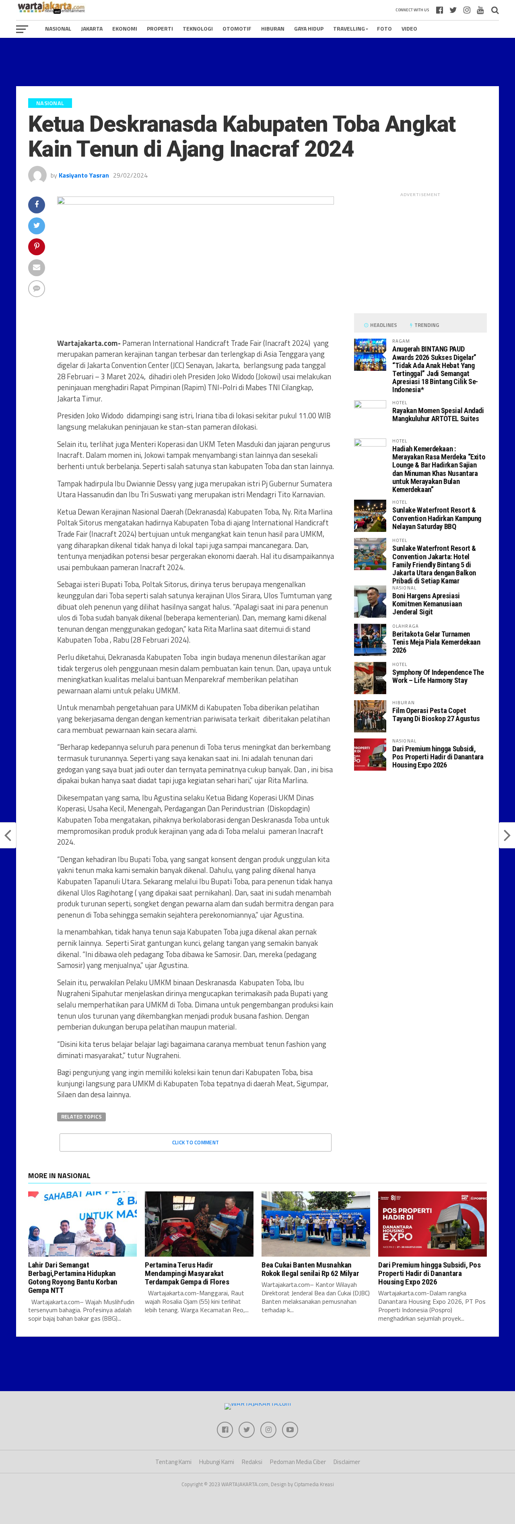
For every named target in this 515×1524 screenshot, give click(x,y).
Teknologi (198, 28)
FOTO (384, 28)
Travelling (349, 28)
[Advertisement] (257, 62)
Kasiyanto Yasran (84, 175)
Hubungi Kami (216, 1461)
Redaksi (252, 1461)
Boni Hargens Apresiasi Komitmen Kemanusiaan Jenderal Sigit (427, 603)
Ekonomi (124, 28)
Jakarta (92, 28)
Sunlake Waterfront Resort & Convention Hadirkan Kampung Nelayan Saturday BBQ (436, 518)
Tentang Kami (173, 1461)
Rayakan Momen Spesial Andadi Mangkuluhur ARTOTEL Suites (438, 414)
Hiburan (272, 28)
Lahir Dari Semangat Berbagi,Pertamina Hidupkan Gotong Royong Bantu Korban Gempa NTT (72, 1277)
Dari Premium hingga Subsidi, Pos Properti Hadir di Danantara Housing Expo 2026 (438, 756)
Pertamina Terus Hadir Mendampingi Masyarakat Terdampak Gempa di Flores (187, 1273)
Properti (160, 28)
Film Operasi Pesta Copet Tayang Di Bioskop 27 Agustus (436, 714)
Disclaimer (347, 1461)
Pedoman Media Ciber (298, 1461)
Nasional (58, 28)
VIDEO (409, 28)
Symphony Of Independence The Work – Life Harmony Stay (438, 676)
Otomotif (236, 28)
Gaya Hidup (308, 28)
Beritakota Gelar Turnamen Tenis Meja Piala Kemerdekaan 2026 (436, 642)
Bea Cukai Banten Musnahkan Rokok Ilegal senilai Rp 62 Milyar (310, 1269)
